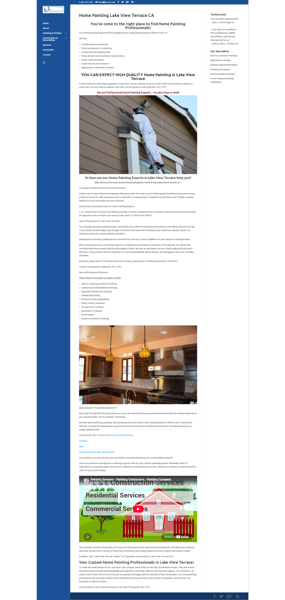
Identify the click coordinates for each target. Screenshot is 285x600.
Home (46, 23)
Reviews (47, 45)
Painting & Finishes (52, 33)
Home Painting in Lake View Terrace (97, 452)
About (46, 28)
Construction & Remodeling (50, 39)
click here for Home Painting (119, 435)
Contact (47, 55)
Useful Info (48, 50)
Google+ (83, 441)
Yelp (81, 446)
